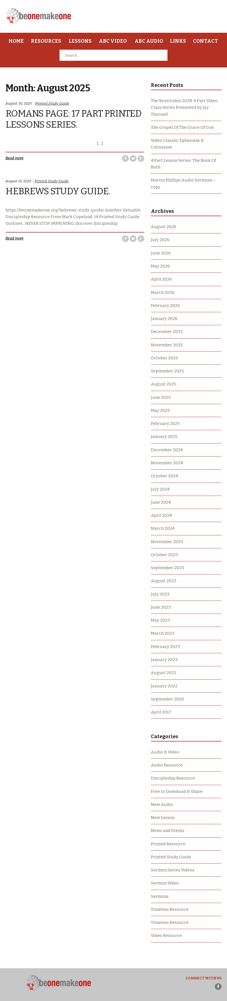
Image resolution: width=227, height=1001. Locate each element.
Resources (46, 41)
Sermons (160, 896)
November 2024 (167, 462)
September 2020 (167, 699)
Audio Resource (167, 765)
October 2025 (164, 357)
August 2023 (163, 580)
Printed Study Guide (52, 103)
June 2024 (161, 502)
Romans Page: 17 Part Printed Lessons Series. (73, 119)
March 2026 (162, 292)
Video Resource (166, 935)
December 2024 (167, 449)
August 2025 (163, 384)
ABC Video (113, 41)
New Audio (162, 804)
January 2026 (164, 318)
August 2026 (163, 226)
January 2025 (164, 436)
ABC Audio (149, 41)
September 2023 (167, 567)
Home (16, 41)
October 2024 (164, 475)
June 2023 (161, 607)
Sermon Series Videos (172, 870)
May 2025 (160, 410)
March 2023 (162, 633)
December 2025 (167, 331)
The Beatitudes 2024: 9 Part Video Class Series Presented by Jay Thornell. (184, 107)
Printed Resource (168, 843)
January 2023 (164, 659)
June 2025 (161, 397)
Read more (15, 158)
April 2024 (161, 515)
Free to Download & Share (177, 791)
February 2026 (165, 305)
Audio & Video (165, 752)
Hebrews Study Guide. (58, 191)
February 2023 (165, 646)
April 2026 (161, 279)
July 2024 (160, 489)
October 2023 (164, 554)
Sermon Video (165, 883)
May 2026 (160, 266)
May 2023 (160, 620)
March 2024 (162, 528)
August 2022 (163, 672)
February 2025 (165, 423)
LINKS (178, 41)
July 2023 (160, 594)
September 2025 (167, 371)
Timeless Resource (170, 909)
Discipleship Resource (173, 778)
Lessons (80, 41)
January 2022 (164, 686)
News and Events (167, 830)
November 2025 (167, 344)
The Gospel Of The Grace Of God (182, 127)
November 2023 (167, 541)
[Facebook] (218, 986)
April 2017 (161, 712)
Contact (205, 41)
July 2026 (160, 239)
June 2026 (161, 253)
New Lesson (162, 817)
